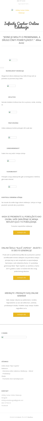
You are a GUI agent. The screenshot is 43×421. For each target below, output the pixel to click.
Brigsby (19, 417)
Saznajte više (21, 278)
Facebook (5, 405)
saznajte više (21, 232)
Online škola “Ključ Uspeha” (10, 366)
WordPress (30, 417)
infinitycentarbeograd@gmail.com (12, 400)
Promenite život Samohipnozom (13, 379)
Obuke (4, 376)
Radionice (5, 368)
